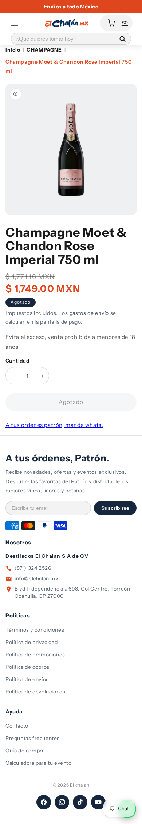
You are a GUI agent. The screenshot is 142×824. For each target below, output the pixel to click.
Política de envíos (27, 679)
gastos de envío (89, 313)
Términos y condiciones (34, 630)
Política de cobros (27, 667)
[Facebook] (43, 802)
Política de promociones (35, 654)
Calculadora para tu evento (38, 763)
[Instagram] (62, 802)
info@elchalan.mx (37, 578)
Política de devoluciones (35, 691)
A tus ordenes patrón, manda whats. (54, 424)
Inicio (12, 50)
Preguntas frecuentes (32, 738)
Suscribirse (115, 508)
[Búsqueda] (122, 38)
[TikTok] (80, 802)
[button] (15, 23)
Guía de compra (24, 750)
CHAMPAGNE (44, 50)
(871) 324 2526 (33, 568)
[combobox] (62, 38)
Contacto (16, 726)
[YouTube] (98, 802)
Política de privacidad (31, 642)
